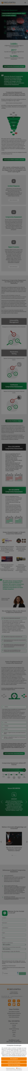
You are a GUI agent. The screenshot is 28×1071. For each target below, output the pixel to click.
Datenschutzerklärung (10, 1068)
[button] (14, 1058)
